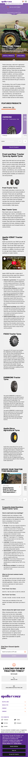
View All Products (14, 147)
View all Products (8, 55)
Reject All (14, 750)
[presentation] (20, 141)
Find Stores (20, 55)
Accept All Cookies (14, 754)
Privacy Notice (6, 743)
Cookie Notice (17, 743)
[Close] (25, 735)
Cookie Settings (14, 746)
